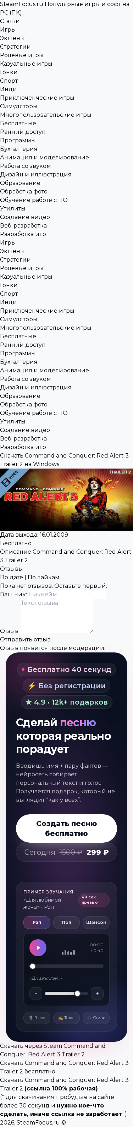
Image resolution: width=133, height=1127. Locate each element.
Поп (66, 922)
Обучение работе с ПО (34, 200)
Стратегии (15, 46)
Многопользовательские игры (46, 114)
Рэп (37, 922)
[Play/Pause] (37, 947)
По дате (11, 577)
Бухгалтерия (19, 149)
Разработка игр (23, 234)
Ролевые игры (22, 55)
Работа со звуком (25, 166)
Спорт (9, 80)
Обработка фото (24, 191)
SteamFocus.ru (38, 1122)
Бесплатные (18, 123)
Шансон (96, 922)
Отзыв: (10, 631)
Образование (20, 183)
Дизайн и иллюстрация (36, 174)
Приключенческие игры (37, 97)
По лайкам (44, 577)
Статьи (10, 21)
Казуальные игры (26, 63)
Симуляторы (19, 106)
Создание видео (25, 217)
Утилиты (13, 208)
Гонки (9, 72)
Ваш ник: (14, 594)
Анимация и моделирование (44, 157)
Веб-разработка (23, 225)
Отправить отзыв (25, 639)
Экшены (12, 38)
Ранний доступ (23, 131)
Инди (8, 89)
